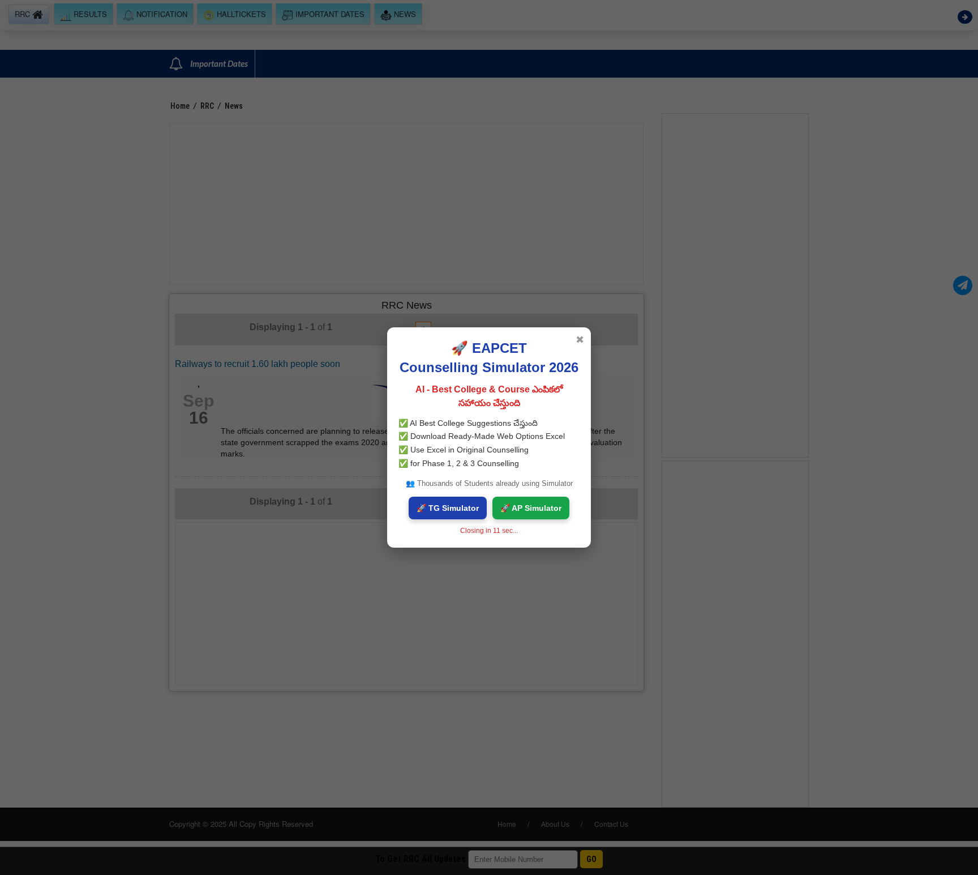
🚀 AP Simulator (530, 508)
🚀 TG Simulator (448, 508)
